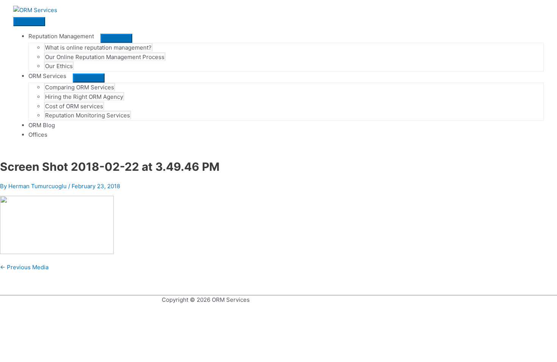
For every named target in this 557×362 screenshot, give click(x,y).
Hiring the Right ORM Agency (84, 96)
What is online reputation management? (98, 47)
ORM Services (47, 76)
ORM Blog (41, 125)
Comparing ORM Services (79, 87)
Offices (37, 134)
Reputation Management (61, 36)
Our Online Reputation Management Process (104, 57)
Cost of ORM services (74, 106)
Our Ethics (59, 66)
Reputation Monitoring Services (87, 115)
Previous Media (24, 267)
